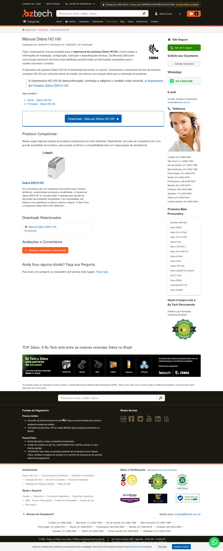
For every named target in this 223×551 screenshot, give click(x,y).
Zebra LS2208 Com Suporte (182, 270)
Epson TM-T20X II (178, 246)
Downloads (111, 21)
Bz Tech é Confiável (55, 479)
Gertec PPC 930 (177, 265)
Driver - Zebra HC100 (39, 100)
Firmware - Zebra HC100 (41, 104)
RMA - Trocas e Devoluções (38, 500)
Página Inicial (30, 29)
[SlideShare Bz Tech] (167, 420)
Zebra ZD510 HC (33, 183)
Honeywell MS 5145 (178, 285)
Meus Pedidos (53, 3)
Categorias (84, 21)
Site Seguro (30, 504)
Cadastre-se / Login (31, 3)
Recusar (163, 546)
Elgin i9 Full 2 (175, 241)
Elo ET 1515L (176, 275)
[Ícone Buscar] (144, 13)
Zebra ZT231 (176, 260)
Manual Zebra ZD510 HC (42, 226)
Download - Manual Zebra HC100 (91, 118)
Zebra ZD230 (176, 280)
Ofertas (72, 21)
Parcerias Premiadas (78, 479)
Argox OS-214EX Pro (179, 251)
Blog (122, 21)
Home (59, 21)
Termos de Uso (87, 500)
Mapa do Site (64, 483)
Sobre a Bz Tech (30, 475)
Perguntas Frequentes (82, 496)
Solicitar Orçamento (184, 63)
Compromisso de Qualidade (54, 475)
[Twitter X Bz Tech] (141, 420)
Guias (130, 21)
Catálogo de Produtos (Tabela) (39, 483)
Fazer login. (102, 271)
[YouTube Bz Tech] (150, 420)
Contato (154, 21)
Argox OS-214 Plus (178, 232)
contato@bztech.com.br (179, 102)
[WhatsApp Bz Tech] (214, 542)
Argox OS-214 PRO (178, 236)
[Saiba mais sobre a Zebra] (111, 366)
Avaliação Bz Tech (34, 479)
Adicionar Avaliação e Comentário (47, 250)
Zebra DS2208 (176, 289)
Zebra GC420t (176, 256)
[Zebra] (153, 52)
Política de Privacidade (66, 500)
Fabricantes (97, 21)
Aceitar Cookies (181, 546)
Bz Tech (37, 13)
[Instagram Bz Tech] (124, 420)
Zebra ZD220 (176, 227)
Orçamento (38, 496)
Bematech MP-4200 (178, 222)
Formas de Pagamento (58, 496)
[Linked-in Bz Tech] (158, 420)
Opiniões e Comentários (82, 475)
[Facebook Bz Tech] (132, 420)
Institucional (142, 21)
